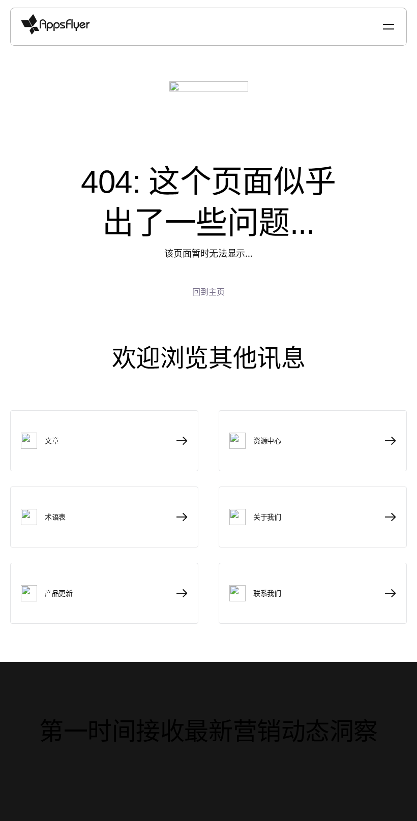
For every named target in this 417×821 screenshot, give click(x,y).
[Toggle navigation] (389, 26)
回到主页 (208, 292)
